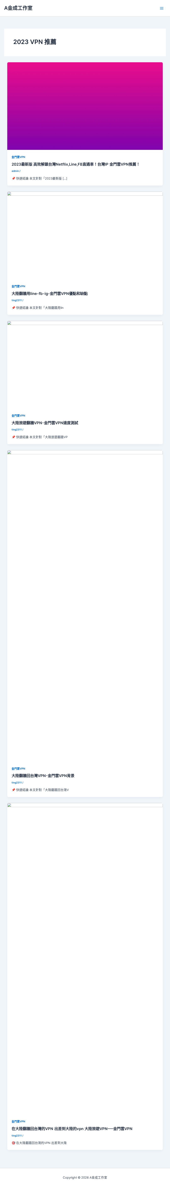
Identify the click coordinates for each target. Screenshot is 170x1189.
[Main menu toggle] (162, 8)
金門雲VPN (18, 157)
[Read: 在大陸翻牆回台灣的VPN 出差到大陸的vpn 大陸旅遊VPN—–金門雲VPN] (85, 958)
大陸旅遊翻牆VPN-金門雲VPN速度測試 (45, 422)
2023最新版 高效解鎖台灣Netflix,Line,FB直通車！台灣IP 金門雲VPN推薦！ (76, 164)
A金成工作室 (18, 8)
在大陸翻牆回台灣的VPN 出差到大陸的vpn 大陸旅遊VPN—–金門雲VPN (72, 1128)
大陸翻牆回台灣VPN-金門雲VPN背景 (43, 775)
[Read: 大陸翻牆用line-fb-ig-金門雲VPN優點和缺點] (85, 235)
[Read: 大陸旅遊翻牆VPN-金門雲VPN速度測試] (85, 364)
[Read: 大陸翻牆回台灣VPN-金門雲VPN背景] (85, 605)
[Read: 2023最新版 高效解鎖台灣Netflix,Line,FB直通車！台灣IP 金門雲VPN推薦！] (85, 106)
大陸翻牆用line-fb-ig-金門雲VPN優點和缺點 (50, 293)
